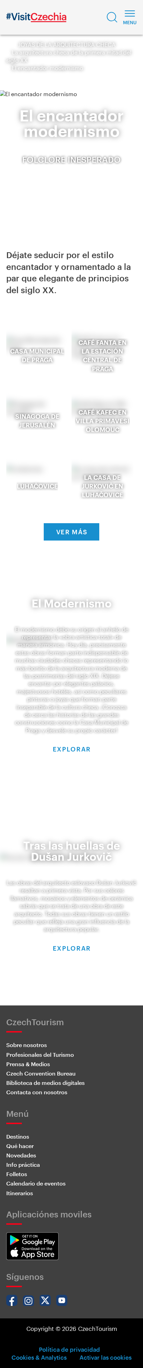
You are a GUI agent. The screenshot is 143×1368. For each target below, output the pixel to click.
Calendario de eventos (36, 1183)
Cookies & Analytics (39, 1357)
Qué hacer (20, 1145)
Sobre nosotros (26, 1045)
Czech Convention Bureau (41, 1073)
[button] (112, 17)
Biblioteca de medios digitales (45, 1082)
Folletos (16, 1174)
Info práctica (23, 1164)
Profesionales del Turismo (40, 1054)
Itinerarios (19, 1193)
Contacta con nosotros (36, 1092)
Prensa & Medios (28, 1064)
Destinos (17, 1136)
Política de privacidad (69, 1349)
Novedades (21, 1155)
